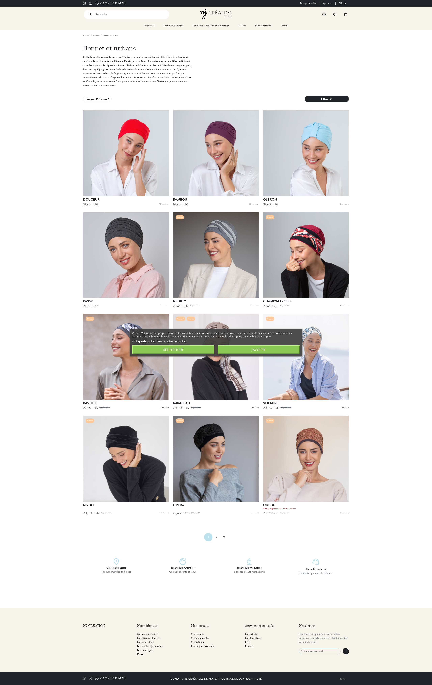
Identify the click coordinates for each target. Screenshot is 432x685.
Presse (140, 654)
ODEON (269, 505)
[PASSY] (126, 255)
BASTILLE (90, 403)
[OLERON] (306, 153)
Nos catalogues (145, 650)
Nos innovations (145, 642)
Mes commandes (200, 638)
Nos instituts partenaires (150, 646)
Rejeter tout (173, 349)
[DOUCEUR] (126, 153)
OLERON (270, 199)
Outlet (284, 25)
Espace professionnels (202, 646)
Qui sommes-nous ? (147, 634)
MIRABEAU (181, 403)
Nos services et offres (148, 638)
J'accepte (259, 349)
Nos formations (253, 638)
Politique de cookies (144, 341)
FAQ (248, 642)
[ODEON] (306, 459)
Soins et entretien (263, 25)
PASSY (88, 301)
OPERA (178, 505)
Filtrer (326, 99)
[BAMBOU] (216, 153)
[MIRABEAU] (216, 357)
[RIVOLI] (126, 459)
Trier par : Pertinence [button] (96, 99)
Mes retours (197, 642)
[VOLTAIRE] (306, 357)
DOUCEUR (91, 199)
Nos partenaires (308, 3)
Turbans (242, 25)
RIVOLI (88, 505)
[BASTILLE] (126, 357)
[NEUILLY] (216, 255)
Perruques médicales (173, 25)
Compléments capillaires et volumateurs (210, 25)
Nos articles (251, 634)
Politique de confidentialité (241, 679)
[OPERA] (216, 459)
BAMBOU (180, 199)
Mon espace (197, 634)
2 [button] (216, 537)
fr (341, 3)
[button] (224, 537)
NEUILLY (179, 301)
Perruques (149, 25)
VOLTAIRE (270, 403)
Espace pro (327, 3)
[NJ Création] (216, 13)
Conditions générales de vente (194, 679)
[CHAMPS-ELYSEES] (306, 255)
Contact (249, 646)
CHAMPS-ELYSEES (277, 301)
